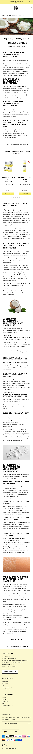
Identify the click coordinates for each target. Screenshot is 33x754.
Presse (3, 707)
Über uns (4, 699)
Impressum (5, 681)
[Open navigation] (2, 7)
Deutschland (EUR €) (11, 732)
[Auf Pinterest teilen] (21, 639)
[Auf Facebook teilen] (15, 639)
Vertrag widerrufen (10, 671)
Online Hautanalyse (7, 656)
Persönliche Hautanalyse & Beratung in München (15, 660)
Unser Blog (5, 701)
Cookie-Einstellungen (7, 687)
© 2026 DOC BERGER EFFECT (9, 748)
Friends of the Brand (7, 705)
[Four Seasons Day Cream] (25, 166)
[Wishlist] (5, 7)
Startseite (4, 15)
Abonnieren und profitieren (9, 666)
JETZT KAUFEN (8, 193)
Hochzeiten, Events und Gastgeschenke (12, 662)
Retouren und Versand (8, 664)
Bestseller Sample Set (8, 178)
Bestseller (4, 697)
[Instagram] (4, 745)
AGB (3, 685)
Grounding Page (6, 689)
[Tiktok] (7, 745)
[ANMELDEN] (29, 723)
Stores (3, 703)
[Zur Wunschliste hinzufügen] (13, 162)
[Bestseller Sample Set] (8, 166)
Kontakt (4, 668)
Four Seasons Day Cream (24, 178)
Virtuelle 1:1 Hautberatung (9, 658)
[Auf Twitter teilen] (18, 639)
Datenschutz (5, 683)
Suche (3, 709)
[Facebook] (2, 745)
